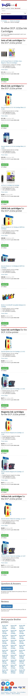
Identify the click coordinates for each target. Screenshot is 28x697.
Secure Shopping (5, 692)
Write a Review (6, 606)
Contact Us (8, 8)
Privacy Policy (13, 692)
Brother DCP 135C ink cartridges (22, 632)
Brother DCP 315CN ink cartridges (22, 656)
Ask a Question (6, 588)
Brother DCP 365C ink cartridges (5, 671)
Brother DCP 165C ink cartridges (22, 642)
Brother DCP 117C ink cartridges (22, 627)
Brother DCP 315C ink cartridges (14, 656)
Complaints (8, 693)
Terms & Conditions (21, 692)
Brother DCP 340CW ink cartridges (22, 661)
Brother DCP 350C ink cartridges (5, 666)
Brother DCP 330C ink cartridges (5, 661)
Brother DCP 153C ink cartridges (22, 637)
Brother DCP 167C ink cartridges (5, 647)
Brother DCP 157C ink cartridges (5, 642)
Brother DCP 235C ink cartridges (14, 652)
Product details (4, 69)
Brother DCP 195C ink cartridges (22, 647)
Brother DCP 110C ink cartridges (5, 627)
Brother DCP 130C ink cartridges (14, 632)
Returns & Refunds (16, 693)
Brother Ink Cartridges (15, 21)
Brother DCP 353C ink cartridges (14, 666)
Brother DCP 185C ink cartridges (14, 647)
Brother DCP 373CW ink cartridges (22, 671)
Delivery (12, 8)
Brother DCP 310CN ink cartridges (5, 656)
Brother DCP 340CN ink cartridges (14, 661)
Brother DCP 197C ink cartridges (5, 652)
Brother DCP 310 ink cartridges (22, 652)
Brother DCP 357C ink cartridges (22, 666)
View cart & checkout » (6, 13)
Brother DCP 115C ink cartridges (14, 627)
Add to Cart (4, 79)
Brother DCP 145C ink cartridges (5, 637)
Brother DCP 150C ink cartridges (14, 637)
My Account (17, 8)
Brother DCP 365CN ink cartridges (14, 671)
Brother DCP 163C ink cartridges (14, 642)
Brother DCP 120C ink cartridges (5, 632)
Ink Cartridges (4, 21)
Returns (3, 8)
